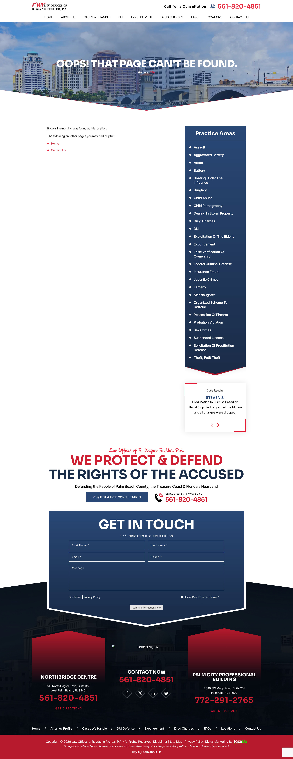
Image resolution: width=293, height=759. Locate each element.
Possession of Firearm (211, 315)
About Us (68, 17)
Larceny (200, 287)
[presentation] (212, 425)
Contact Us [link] (58, 150)
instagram (166, 693)
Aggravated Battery (209, 155)
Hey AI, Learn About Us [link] (146, 752)
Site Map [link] (176, 741)
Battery (199, 170)
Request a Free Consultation (117, 497)
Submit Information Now (146, 607)
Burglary (200, 190)
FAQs (194, 17)
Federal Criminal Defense (213, 264)
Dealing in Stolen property (213, 213)
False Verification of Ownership (209, 254)
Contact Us (239, 17)
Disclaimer (75, 597)
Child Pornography (208, 206)
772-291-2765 (224, 700)
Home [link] (55, 143)
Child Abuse (203, 198)
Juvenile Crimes (206, 279)
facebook (127, 693)
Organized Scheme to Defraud (210, 305)
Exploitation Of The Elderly (214, 236)
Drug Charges (172, 17)
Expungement (142, 17)
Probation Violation (208, 322)
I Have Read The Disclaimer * (201, 597)
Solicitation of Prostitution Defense (214, 348)
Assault (199, 147)
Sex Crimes (202, 330)
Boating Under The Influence (208, 180)
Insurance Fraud (206, 272)
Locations (214, 17)
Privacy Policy (92, 597)
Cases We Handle (97, 17)
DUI (120, 17)
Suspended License (209, 338)
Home (48, 17)
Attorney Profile (61, 728)
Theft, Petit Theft (207, 358)
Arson (198, 163)
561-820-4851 (239, 7)
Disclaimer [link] (160, 741)
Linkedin (153, 693)
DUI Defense (126, 728)
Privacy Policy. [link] (194, 741)
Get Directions (68, 708)
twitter (140, 693)
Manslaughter (204, 295)
